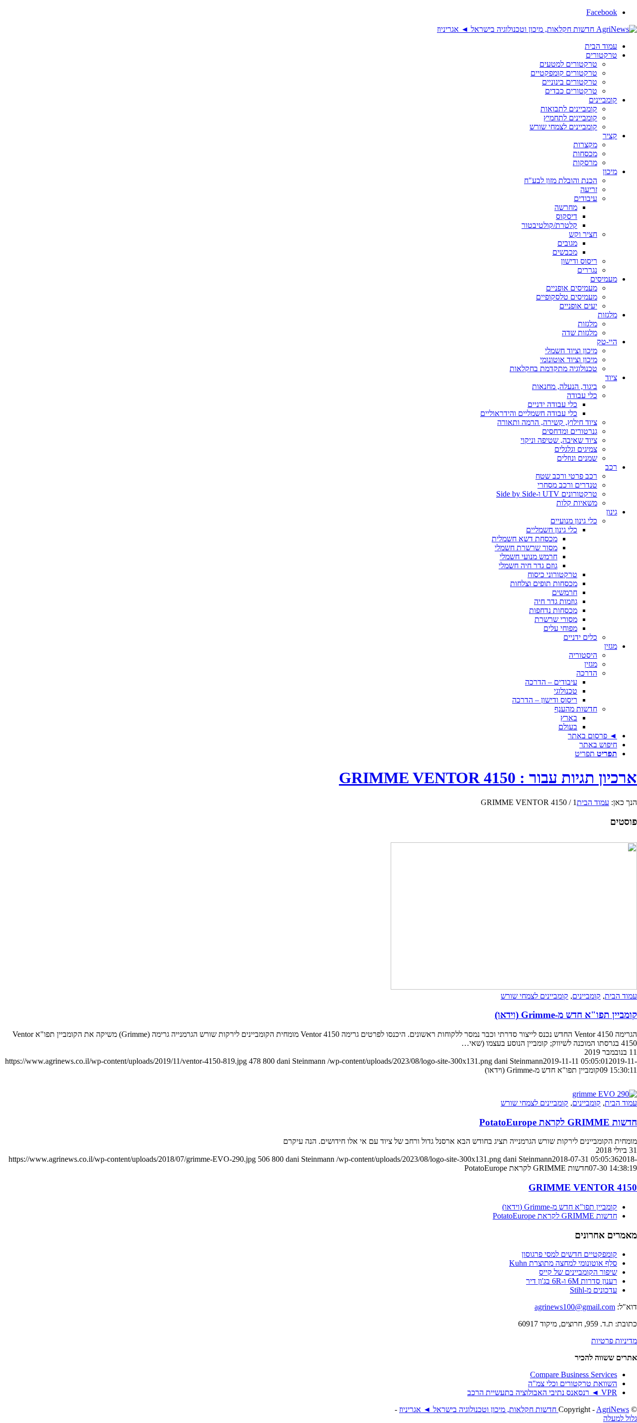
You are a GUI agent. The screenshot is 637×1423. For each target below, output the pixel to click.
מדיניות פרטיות (614, 1340)
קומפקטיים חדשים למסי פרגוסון (569, 1254)
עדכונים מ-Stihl (593, 1290)
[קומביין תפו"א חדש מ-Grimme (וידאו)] (514, 987)
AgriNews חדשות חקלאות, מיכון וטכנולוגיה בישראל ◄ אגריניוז (514, 1409)
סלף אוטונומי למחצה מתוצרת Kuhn (563, 1263)
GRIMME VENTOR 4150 (583, 1187)
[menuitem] (308, 46)
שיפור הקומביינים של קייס (578, 1272)
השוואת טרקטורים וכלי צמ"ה (572, 1383)
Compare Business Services (573, 1374)
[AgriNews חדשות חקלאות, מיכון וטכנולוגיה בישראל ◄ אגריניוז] (537, 29)
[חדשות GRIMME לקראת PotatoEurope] (604, 1094)
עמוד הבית (621, 996)
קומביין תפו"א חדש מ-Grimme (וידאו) (566, 1015)
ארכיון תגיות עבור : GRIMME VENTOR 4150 (488, 778)
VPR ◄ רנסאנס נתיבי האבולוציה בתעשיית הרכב (542, 1392)
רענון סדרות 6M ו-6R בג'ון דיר (571, 1281)
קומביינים (586, 996)
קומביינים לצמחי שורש (534, 996)
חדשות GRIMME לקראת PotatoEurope (558, 1122)
